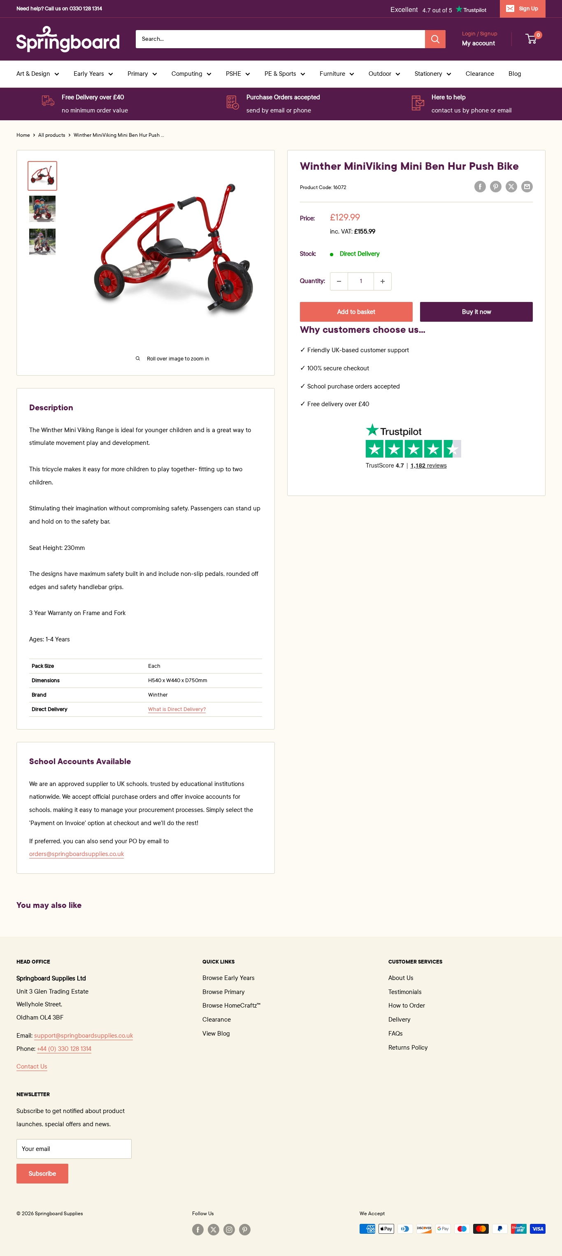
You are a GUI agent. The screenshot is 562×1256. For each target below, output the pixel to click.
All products (51, 135)
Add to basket (356, 312)
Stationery (428, 73)
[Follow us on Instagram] (229, 1229)
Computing (187, 73)
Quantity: (312, 281)
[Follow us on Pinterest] (245, 1229)
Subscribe (42, 1173)
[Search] (435, 39)
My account (478, 43)
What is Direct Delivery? (177, 709)
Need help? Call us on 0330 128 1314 (59, 8)
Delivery (399, 1019)
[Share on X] (511, 186)
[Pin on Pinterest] (496, 186)
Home (23, 135)
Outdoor (380, 73)
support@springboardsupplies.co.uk (83, 1035)
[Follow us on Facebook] (198, 1229)
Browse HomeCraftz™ (231, 1005)
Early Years (89, 73)
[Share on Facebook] (480, 186)
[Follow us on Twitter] (213, 1229)
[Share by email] (527, 186)
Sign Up (528, 8)
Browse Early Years (228, 978)
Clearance (480, 73)
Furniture (332, 73)
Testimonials (405, 992)
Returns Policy (408, 1047)
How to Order (406, 1005)
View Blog (216, 1033)
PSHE (233, 73)
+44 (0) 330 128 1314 (64, 1049)
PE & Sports (280, 73)
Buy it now (476, 312)
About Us (400, 978)
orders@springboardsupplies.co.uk (76, 854)
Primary (138, 73)
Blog (515, 73)
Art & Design (33, 73)
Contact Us (31, 1066)
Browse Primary (223, 992)
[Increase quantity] (382, 281)
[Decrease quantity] (339, 281)
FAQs (395, 1033)
